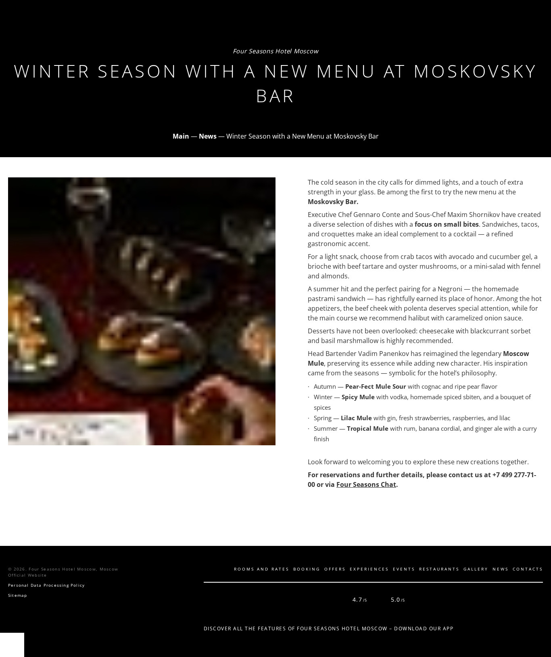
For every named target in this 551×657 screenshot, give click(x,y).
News (501, 569)
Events (404, 569)
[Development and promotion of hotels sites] (533, 600)
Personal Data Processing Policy (46, 585)
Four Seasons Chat (366, 484)
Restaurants (439, 569)
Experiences (369, 569)
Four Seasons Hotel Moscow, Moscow (73, 569)
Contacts (528, 569)
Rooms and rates (261, 569)
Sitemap (17, 595)
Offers (335, 569)
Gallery (475, 569)
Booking (306, 569)
